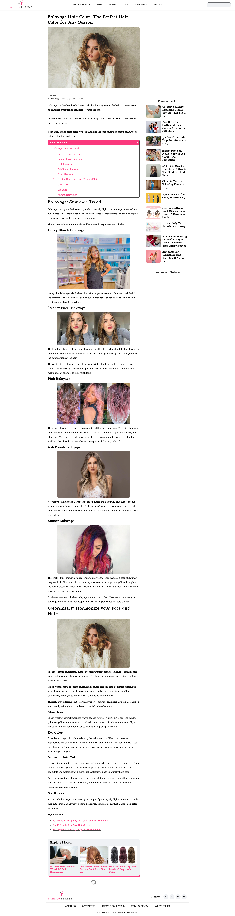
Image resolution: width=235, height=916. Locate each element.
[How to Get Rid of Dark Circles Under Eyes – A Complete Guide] (153, 212)
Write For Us (162, 906)
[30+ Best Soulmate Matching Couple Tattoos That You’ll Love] (153, 111)
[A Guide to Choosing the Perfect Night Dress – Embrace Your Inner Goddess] (153, 241)
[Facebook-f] (165, 896)
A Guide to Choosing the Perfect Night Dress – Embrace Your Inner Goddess (174, 241)
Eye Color (62, 189)
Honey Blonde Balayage (70, 153)
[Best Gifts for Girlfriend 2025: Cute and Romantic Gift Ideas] (153, 126)
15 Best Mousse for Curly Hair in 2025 (173, 196)
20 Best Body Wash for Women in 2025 (173, 224)
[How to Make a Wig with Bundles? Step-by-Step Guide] (123, 855)
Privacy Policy (139, 906)
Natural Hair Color (67, 194)
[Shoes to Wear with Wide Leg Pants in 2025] (153, 184)
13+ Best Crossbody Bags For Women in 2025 (174, 140)
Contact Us (88, 906)
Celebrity (141, 4)
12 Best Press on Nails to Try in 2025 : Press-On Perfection (174, 155)
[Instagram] (184, 896)
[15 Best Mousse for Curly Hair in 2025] (153, 198)
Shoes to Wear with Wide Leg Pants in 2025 (174, 184)
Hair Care (53, 95)
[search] (228, 5)
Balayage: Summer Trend (66, 148)
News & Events (81, 4)
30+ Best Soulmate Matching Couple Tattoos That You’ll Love (174, 111)
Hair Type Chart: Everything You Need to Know (77, 829)
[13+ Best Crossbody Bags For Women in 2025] (153, 140)
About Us (70, 906)
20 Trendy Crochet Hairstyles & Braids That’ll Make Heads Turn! (174, 170)
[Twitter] (172, 896)
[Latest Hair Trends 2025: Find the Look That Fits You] (94, 855)
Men (99, 4)
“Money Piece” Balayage (70, 158)
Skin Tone (63, 184)
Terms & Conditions (113, 906)
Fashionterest (65, 99)
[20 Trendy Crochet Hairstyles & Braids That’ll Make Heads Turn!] (153, 170)
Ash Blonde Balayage (69, 169)
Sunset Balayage (66, 174)
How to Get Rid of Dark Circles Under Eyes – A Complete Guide (174, 212)
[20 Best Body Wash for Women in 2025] (153, 226)
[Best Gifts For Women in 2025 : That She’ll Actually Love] (153, 256)
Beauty (157, 4)
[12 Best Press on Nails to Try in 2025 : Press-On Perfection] (153, 155)
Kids (126, 4)
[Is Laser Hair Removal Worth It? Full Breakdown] (64, 855)
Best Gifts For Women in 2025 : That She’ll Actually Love (174, 256)
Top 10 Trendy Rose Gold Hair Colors (71, 825)
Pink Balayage (65, 164)
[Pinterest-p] (178, 896)
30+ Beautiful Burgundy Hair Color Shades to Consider (81, 820)
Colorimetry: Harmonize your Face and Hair (75, 179)
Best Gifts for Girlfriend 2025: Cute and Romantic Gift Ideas (173, 126)
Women (113, 4)
